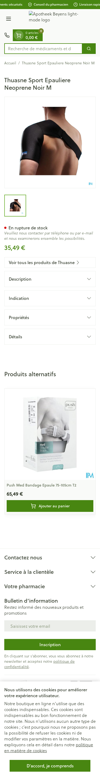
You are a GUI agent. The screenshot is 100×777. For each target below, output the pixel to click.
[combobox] (43, 48)
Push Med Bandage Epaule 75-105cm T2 (41, 485)
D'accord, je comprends (50, 766)
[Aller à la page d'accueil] (55, 19)
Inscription (50, 644)
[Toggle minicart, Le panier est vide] (18, 35)
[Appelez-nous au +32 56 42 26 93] (7, 35)
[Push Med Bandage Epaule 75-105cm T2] (50, 434)
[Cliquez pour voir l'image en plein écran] (50, 142)
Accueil (10, 63)
